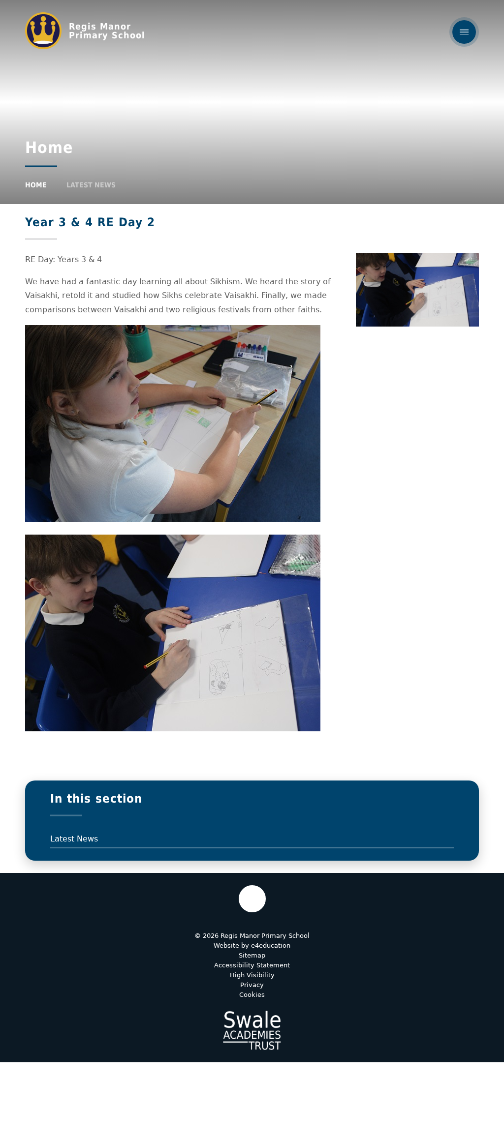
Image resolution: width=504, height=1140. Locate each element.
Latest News (91, 185)
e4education (270, 945)
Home (36, 185)
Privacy (252, 985)
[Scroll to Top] (252, 898)
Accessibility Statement (252, 965)
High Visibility (252, 975)
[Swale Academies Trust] (252, 1030)
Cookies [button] (252, 994)
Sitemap (252, 955)
